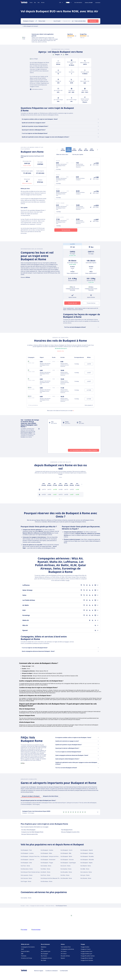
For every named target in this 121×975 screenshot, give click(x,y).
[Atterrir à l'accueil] (25, 2)
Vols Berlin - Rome (45, 872)
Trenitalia (23, 956)
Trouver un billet (27, 165)
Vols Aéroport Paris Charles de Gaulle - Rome (33, 872)
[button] (57, 21)
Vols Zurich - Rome (65, 866)
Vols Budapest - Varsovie (67, 859)
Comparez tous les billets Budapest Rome (32, 832)
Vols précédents (33, 405)
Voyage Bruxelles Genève (88, 956)
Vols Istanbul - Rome (66, 869)
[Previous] (39, 484)
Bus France (44, 956)
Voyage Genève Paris (86, 951)
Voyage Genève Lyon (86, 953)
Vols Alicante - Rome (85, 878)
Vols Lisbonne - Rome (86, 872)
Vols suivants (88, 405)
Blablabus (43, 947)
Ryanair (63, 958)
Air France (63, 951)
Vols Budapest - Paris (26, 850)
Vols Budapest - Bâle (66, 853)
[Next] (97, 150)
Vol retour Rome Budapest (28, 830)
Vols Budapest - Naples (86, 862)
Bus (35, 2)
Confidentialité (64, 970)
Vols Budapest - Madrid (86, 850)
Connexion (97, 2)
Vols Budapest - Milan (46, 853)
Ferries (42, 2)
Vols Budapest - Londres (27, 853)
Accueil (22, 905)
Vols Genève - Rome (46, 866)
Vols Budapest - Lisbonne (27, 859)
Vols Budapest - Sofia (26, 862)
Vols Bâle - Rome (84, 869)
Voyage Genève (85, 947)
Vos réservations (78, 2)
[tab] (62, 154)
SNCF (22, 949)
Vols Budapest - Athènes (86, 853)
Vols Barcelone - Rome (27, 869)
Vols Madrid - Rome (85, 866)
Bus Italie (43, 960)
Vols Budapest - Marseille (87, 859)
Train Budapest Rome (66, 830)
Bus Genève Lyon (45, 951)
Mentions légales (38, 970)
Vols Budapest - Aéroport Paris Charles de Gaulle (33, 856)
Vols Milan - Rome (45, 869)
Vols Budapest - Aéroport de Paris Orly (51, 856)
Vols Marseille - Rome (66, 878)
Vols (38, 2)
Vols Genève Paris (66, 947)
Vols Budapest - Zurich (66, 850)
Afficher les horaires (27, 183)
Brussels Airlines (65, 956)
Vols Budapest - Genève (47, 850)
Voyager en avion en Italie (37, 905)
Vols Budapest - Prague (47, 862)
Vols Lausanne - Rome (26, 875)
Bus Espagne (44, 953)
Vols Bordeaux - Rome (46, 881)
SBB (22, 953)
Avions (63, 944)
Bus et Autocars (45, 944)
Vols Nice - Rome (65, 875)
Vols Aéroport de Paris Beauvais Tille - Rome (52, 878)
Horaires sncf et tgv (26, 958)
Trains (31, 2)
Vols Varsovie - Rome (26, 878)
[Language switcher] (69, 2)
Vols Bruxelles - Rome (66, 872)
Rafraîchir (59, 351)
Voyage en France (85, 949)
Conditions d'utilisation (51, 970)
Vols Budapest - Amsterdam (48, 859)
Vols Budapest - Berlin (66, 856)
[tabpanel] (74, 440)
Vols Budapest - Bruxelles (87, 856)
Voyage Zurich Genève (87, 960)
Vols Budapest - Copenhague (68, 862)
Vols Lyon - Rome (84, 875)
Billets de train (25, 944)
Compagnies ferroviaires (28, 947)
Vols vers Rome (50, 905)
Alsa (42, 949)
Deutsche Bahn (25, 951)
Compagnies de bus (46, 958)
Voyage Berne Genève (87, 958)
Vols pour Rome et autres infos (29, 834)
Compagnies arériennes (67, 949)
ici (73, 410)
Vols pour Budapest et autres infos (70, 832)
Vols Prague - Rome (26, 881)
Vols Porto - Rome (45, 875)
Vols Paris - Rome (25, 866)
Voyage (83, 944)
